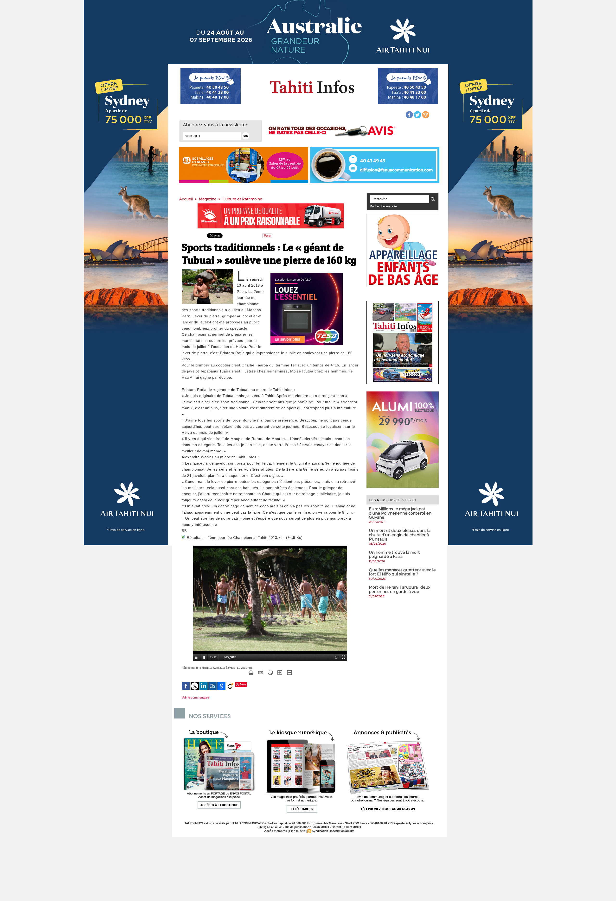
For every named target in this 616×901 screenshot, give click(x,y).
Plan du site (297, 831)
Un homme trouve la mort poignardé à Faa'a (394, 554)
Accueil (186, 199)
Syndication (320, 831)
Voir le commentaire (195, 697)
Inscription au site (342, 831)
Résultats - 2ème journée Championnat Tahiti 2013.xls (235, 538)
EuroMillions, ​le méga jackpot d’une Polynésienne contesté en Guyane (400, 513)
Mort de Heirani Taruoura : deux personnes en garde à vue (399, 589)
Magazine (208, 199)
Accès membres (275, 831)
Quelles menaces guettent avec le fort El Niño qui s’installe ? (402, 572)
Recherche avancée (383, 206)
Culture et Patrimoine (242, 199)
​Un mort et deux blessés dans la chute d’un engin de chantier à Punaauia (399, 534)
